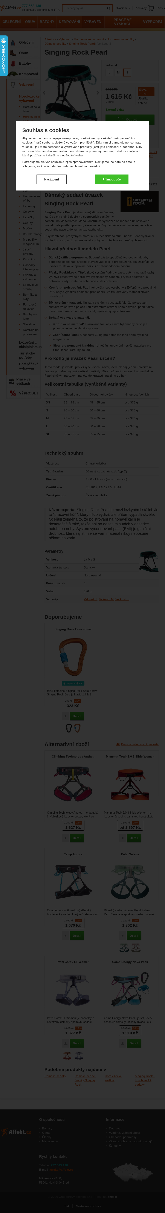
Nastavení (51, 179)
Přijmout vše (111, 179)
